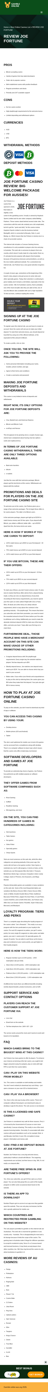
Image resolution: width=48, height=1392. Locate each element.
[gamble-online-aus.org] (12, 5)
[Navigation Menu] (41, 12)
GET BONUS (36, 1374)
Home (6, 27)
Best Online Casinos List (20, 27)
